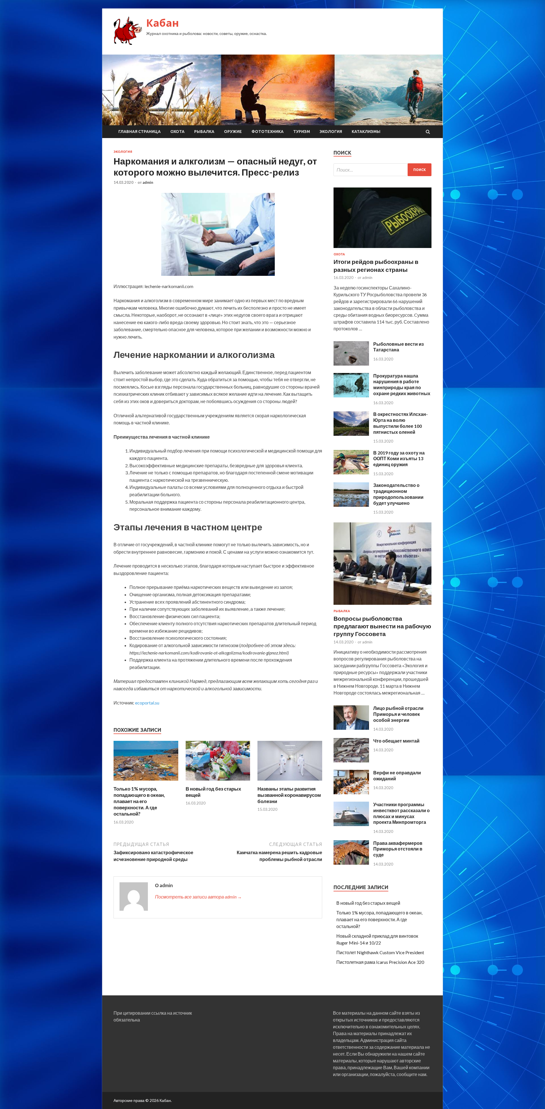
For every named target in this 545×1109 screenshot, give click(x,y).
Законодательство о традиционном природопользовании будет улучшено (398, 493)
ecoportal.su (147, 702)
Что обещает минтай (396, 740)
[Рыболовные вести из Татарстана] (351, 363)
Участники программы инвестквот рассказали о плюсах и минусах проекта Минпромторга (401, 813)
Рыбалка (204, 131)
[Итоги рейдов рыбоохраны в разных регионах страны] (382, 249)
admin (147, 182)
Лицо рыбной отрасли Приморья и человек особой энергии (398, 714)
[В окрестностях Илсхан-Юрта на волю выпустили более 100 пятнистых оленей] (351, 434)
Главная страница (139, 131)
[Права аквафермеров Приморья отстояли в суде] (351, 863)
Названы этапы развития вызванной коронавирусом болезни (289, 795)
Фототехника (267, 131)
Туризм (301, 131)
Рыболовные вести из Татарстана (398, 347)
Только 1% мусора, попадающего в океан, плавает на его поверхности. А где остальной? (139, 801)
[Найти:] (382, 169)
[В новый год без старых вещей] (218, 782)
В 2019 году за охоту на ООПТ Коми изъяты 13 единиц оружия (399, 458)
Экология (331, 131)
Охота (177, 131)
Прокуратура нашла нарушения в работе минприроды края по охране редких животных (401, 384)
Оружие (233, 131)
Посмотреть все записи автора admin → (198, 896)
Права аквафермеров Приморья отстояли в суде (397, 849)
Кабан (162, 23)
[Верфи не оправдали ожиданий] (351, 792)
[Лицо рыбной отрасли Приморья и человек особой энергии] (351, 728)
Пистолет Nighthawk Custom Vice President (380, 952)
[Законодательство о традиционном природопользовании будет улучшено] (351, 505)
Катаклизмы (366, 131)
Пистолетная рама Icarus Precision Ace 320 (380, 962)
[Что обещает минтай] (351, 760)
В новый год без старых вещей (368, 903)
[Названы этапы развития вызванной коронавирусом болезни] (289, 782)
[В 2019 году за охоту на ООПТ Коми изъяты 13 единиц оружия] (351, 472)
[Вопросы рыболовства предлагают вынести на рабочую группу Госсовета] (382, 605)
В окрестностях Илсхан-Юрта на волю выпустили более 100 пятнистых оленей (400, 422)
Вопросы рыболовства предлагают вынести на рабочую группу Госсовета (382, 626)
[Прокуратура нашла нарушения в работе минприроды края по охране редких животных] (351, 395)
